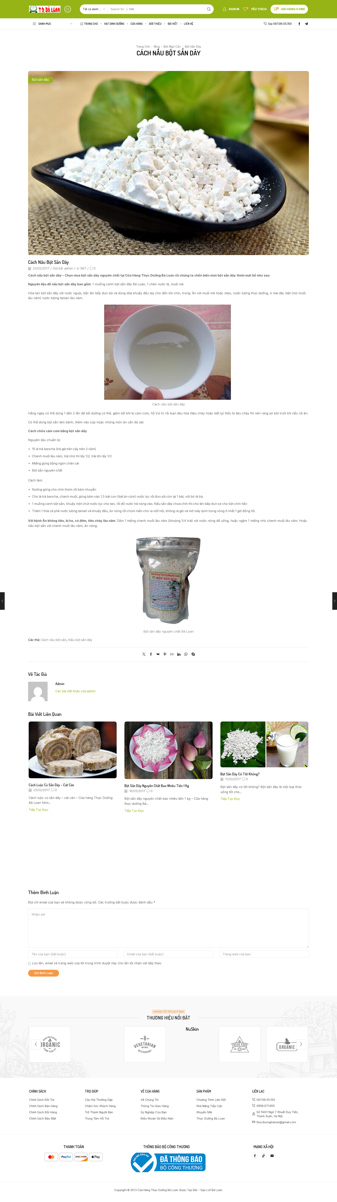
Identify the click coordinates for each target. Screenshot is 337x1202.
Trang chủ (143, 46)
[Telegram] (306, 23)
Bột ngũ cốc (172, 46)
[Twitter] (144, 654)
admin (68, 268)
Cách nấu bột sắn (54, 640)
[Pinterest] (164, 654)
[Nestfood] (145, 1044)
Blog (157, 46)
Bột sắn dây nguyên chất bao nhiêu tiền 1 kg (156, 785)
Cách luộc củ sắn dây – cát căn (51, 785)
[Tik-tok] (263, 1156)
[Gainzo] (50, 1044)
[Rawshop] (239, 1044)
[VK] (157, 654)
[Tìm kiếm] (209, 9)
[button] (67, 9)
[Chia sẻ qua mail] (171, 654)
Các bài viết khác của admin (75, 691)
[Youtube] (272, 1156)
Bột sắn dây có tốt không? (240, 774)
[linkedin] (178, 654)
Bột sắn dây (193, 46)
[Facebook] (299, 23)
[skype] (192, 654)
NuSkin (192, 1029)
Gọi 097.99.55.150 (280, 24)
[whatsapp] (186, 654)
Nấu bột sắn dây (80, 640)
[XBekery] (287, 1044)
